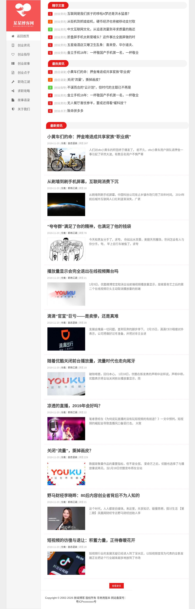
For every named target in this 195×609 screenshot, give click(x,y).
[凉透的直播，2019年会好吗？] (66, 429)
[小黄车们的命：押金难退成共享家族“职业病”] (66, 160)
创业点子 (23, 72)
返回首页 (23, 36)
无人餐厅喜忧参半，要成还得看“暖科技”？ (89, 103)
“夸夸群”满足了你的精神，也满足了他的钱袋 (89, 226)
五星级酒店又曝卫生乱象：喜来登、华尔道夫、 (92, 45)
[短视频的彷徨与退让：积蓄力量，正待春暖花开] (66, 564)
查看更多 (116, 586)
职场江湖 (23, 81)
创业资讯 (23, 45)
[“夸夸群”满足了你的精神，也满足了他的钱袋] (66, 250)
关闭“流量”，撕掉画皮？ (76, 80)
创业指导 (23, 54)
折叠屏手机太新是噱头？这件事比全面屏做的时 (92, 37)
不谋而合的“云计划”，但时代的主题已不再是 (90, 87)
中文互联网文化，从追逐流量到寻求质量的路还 (92, 29)
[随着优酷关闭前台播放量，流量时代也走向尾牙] (66, 384)
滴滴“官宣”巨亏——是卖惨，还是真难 (82, 316)
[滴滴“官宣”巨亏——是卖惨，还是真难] (66, 339)
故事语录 (23, 100)
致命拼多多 (66, 111)
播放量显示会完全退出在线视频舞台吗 (82, 271)
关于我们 (23, 109)
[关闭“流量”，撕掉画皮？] (66, 474)
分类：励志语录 (69, 143)
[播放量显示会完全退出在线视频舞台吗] (66, 295)
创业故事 (23, 63)
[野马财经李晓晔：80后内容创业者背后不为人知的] (66, 519)
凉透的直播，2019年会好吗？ (74, 405)
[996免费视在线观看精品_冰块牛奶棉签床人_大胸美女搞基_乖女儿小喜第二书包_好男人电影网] (23, 15)
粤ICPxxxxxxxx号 (86, 601)
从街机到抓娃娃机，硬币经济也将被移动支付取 (92, 21)
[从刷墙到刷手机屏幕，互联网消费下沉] (66, 205)
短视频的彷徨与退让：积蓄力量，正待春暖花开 (91, 540)
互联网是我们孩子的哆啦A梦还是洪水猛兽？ (90, 14)
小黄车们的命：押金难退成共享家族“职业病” (90, 72)
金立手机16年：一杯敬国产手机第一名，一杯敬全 (94, 53)
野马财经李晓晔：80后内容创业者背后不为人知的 (93, 495)
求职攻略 (23, 91)
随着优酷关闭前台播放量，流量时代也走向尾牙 (91, 361)
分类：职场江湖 (69, 188)
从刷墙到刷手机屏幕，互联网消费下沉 (82, 181)
